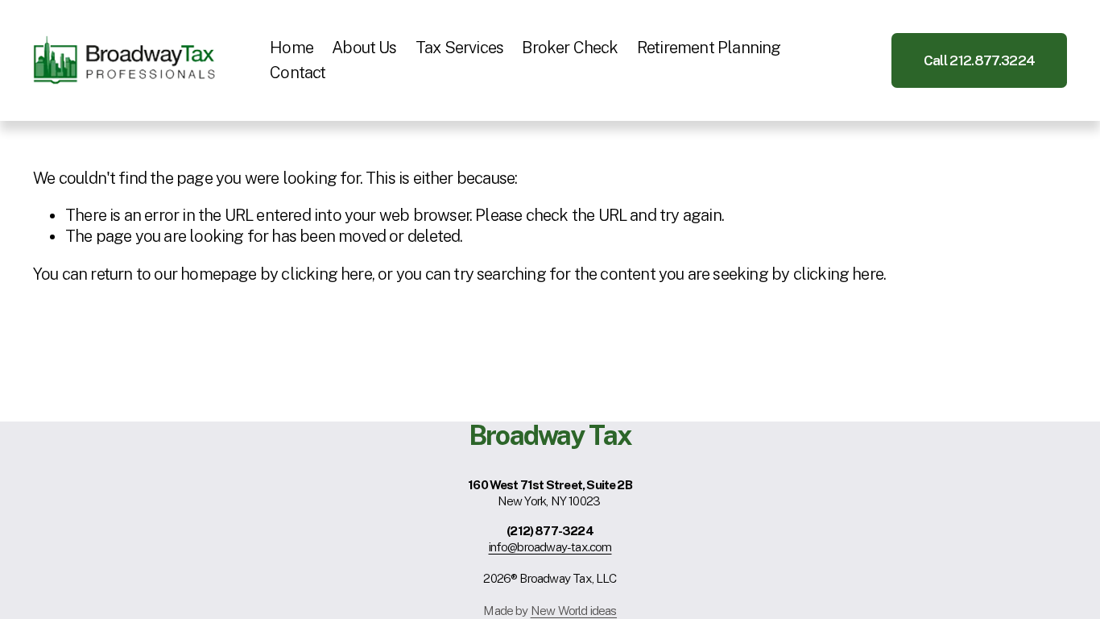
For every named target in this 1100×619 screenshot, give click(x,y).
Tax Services (459, 47)
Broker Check (570, 47)
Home (291, 47)
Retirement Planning (709, 47)
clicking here (326, 274)
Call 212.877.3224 (979, 60)
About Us (364, 47)
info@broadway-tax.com (550, 546)
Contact (297, 72)
